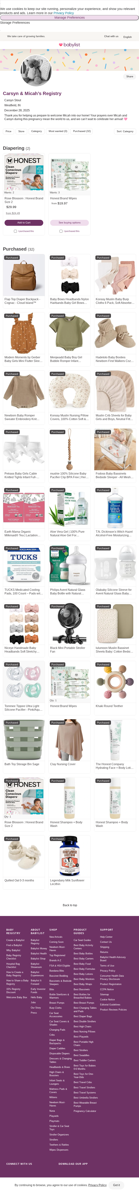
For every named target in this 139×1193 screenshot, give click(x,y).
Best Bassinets (82, 989)
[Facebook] (25, 1172)
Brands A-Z (55, 960)
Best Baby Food (82, 964)
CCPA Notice (107, 989)
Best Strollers (81, 1050)
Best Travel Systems (85, 1092)
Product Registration (110, 984)
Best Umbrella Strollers (86, 1097)
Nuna (52, 1111)
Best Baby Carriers (84, 958)
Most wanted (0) (58, 131)
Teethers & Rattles (59, 1144)
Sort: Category (125, 131)
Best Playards (81, 1036)
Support (106, 929)
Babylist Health (39, 953)
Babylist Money (39, 948)
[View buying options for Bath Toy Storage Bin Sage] (24, 740)
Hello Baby (36, 997)
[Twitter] (41, 1172)
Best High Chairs (82, 1026)
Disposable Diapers (59, 1053)
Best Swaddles (81, 1055)
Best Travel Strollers (84, 1087)
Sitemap (104, 994)
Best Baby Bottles (83, 953)
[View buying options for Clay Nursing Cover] (69, 740)
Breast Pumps (56, 1002)
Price (8, 131)
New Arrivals (55, 937)
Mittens (53, 1097)
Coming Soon (56, 942)
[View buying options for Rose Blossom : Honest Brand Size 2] (24, 174)
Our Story (36, 1007)
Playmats (54, 1121)
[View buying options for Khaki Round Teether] (115, 682)
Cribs (52, 1034)
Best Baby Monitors (84, 979)
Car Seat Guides (82, 940)
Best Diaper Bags (83, 1016)
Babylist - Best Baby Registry (69, 45)
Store (21, 131)
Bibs (51, 989)
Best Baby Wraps (83, 984)
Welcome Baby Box (16, 997)
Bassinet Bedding (58, 975)
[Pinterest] (33, 1172)
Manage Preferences (69, 17)
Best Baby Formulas (84, 969)
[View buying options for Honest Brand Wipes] (69, 174)
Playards (54, 1116)
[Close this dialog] (0, 3)
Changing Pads (57, 1029)
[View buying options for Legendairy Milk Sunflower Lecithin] (69, 856)
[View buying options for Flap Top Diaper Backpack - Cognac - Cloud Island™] (24, 275)
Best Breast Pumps (84, 1002)
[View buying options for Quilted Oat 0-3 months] (24, 856)
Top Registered (57, 955)
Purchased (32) (82, 131)
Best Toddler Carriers (85, 1060)
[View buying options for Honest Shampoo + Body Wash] (69, 798)
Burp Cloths (55, 1008)
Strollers (53, 1139)
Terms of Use (107, 965)
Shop (53, 929)
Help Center (106, 937)
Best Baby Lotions (83, 974)
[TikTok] (9, 1172)
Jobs (33, 1002)
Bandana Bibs (56, 970)
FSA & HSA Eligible (59, 965)
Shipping (104, 947)
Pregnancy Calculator (85, 1111)
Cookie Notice (107, 999)
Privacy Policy (64, 13)
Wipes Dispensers (58, 1149)
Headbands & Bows (59, 1067)
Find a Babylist (14, 945)
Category (36, 131)
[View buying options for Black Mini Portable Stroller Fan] (69, 624)
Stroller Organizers (59, 1134)
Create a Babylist (15, 940)
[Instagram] (17, 1172)
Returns (104, 952)
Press (34, 1012)
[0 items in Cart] (132, 45)
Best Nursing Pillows (84, 1031)
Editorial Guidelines (110, 1004)
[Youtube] (49, 1172)
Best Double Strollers (85, 1021)
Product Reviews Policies (113, 1009)
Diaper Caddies (57, 1048)
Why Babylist (13, 950)
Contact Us (106, 942)
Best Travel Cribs (83, 1082)
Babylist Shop (38, 958)
